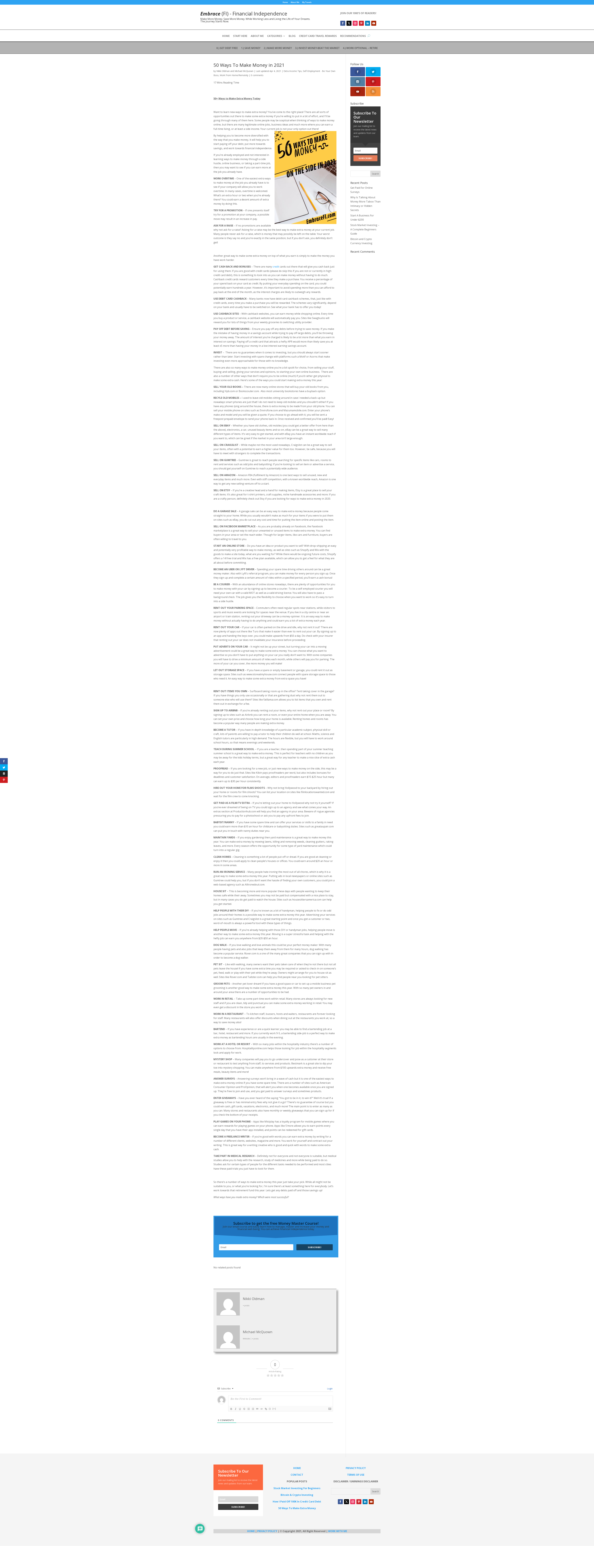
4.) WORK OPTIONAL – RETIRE (360, 48)
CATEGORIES (274, 36)
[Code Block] (261, 1409)
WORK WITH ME (337, 1531)
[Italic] (235, 1409)
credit (276, 266)
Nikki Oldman (223, 71)
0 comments (257, 75)
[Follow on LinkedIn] (367, 23)
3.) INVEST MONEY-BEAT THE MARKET (317, 48)
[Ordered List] (248, 1409)
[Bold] (231, 1409)
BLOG (292, 36)
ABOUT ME (257, 36)
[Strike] (244, 1409)
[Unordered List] (253, 1409)
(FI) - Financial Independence (243, 13)
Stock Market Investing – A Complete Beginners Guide (364, 229)
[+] (274, 1409)
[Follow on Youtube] (373, 23)
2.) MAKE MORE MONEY (278, 48)
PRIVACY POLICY (267, 1531)
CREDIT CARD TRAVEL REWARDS (318, 36)
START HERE (240, 36)
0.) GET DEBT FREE (227, 48)
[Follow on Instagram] (355, 23)
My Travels (307, 2)
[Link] (266, 1409)
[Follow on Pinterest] (361, 23)
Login (329, 1388)
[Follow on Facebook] (342, 23)
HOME (226, 36)
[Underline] (240, 1409)
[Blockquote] (257, 1409)
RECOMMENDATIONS (353, 36)
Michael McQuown (244, 71)
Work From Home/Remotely (234, 75)
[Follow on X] (348, 23)
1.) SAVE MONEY (250, 48)
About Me (295, 2)
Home (285, 2)
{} (270, 1409)
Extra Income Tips (293, 71)
